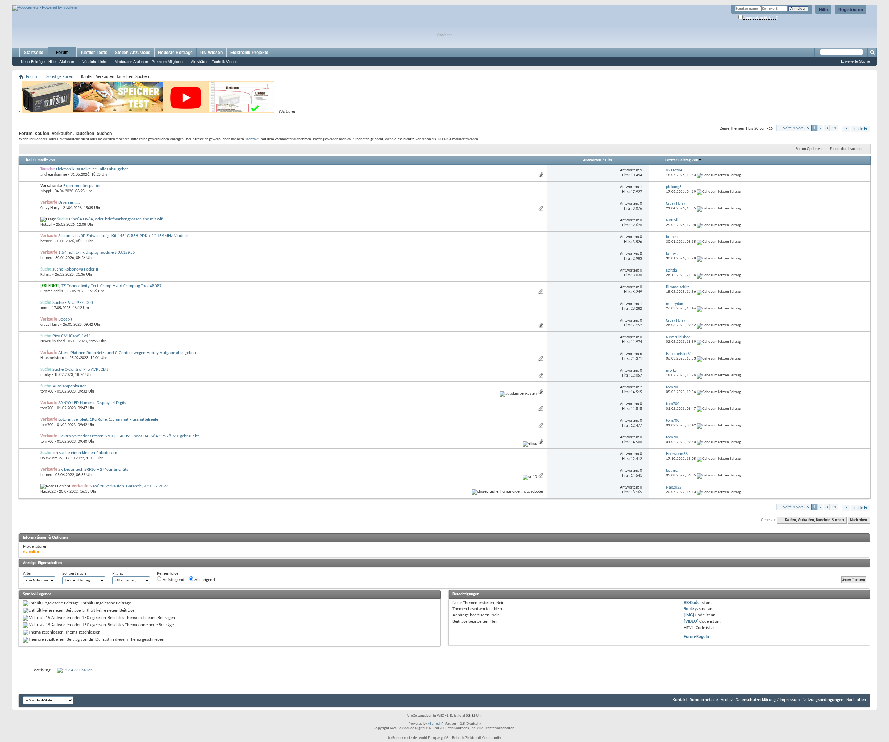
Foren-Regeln (696, 637)
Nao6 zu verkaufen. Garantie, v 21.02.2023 (129, 486)
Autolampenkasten (69, 386)
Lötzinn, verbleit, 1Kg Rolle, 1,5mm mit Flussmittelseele (108, 419)
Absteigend (204, 580)
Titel (28, 160)
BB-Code (692, 602)
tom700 (46, 391)
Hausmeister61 (53, 358)
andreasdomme (53, 174)
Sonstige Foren (59, 76)
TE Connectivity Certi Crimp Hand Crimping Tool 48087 (111, 286)
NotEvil (46, 225)
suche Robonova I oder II (75, 269)
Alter (27, 573)
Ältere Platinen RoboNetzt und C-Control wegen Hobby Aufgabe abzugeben (127, 352)
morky (45, 375)
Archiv (727, 699)
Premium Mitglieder (168, 61)
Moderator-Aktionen (131, 61)
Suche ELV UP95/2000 (72, 302)
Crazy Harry (49, 208)
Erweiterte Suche (855, 61)
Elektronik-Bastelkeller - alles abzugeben (92, 169)
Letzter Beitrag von (681, 160)
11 (834, 128)
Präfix (117, 573)
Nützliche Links (94, 61)
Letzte (858, 129)
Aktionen (66, 61)
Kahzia (45, 275)
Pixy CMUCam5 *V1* (71, 336)
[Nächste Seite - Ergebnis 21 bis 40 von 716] (846, 129)
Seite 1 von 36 (796, 128)
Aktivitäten (199, 61)
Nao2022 (48, 492)
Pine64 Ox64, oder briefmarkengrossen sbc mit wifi (116, 219)
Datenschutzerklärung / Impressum (768, 699)
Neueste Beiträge (175, 52)
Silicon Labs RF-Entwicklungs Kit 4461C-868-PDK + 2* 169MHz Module (123, 236)
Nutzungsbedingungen (823, 699)
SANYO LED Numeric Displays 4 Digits (92, 403)
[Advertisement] (93, 2)
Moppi (45, 191)
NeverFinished (52, 341)
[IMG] (689, 615)
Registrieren (850, 9)
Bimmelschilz (51, 291)
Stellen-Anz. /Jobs (132, 52)
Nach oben (858, 520)
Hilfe (823, 9)
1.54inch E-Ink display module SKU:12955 (96, 252)
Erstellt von (45, 160)
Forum (62, 52)
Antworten (592, 160)
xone (44, 308)
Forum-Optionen (809, 149)
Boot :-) (65, 319)
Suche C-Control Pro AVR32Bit (80, 369)
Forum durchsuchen (846, 149)
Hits (608, 160)
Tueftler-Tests (93, 52)
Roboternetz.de (704, 699)
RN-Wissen (211, 52)
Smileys (691, 609)
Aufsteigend (172, 580)
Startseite (33, 52)
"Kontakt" (252, 139)
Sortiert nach (74, 573)
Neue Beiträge (33, 61)
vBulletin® (436, 724)
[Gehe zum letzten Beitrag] (719, 175)
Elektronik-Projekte (249, 52)
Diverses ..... (69, 202)
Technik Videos (225, 61)
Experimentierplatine (82, 186)
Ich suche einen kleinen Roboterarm (85, 453)
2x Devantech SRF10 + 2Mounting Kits (93, 469)
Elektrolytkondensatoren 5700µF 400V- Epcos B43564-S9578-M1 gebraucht (128, 436)
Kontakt (680, 699)
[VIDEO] (691, 621)
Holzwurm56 (51, 458)
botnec (46, 241)
